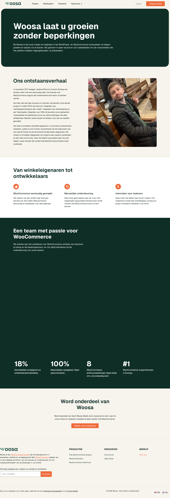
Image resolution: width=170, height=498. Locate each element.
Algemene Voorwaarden (53, 491)
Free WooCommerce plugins (80, 455)
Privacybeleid (73, 491)
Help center (109, 458)
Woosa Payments (42, 457)
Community (109, 455)
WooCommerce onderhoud (80, 462)
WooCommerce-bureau (20, 455)
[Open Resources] (81, 3)
